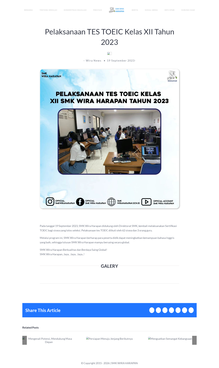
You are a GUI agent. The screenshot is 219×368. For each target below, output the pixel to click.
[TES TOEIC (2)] (109, 70)
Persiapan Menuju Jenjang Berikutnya (109, 338)
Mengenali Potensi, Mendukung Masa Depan (49, 340)
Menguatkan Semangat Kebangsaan (170, 338)
